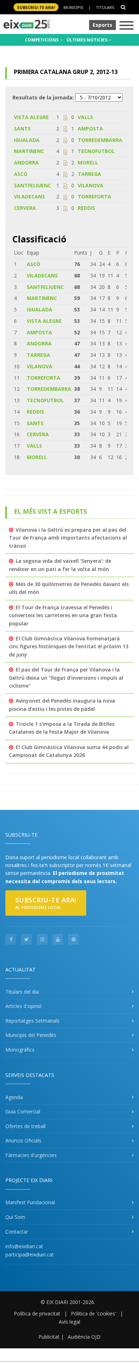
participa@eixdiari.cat (29, 1254)
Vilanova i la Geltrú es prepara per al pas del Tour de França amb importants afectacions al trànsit (68, 537)
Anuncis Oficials (23, 1140)
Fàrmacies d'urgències (31, 1155)
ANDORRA (26, 162)
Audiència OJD (84, 1336)
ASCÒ (20, 174)
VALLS (85, 117)
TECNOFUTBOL (96, 151)
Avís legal (69, 1321)
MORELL (88, 162)
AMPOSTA (90, 128)
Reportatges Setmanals (32, 1020)
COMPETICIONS (42, 40)
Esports (102, 24)
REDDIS (86, 208)
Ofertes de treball (25, 1126)
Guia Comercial (22, 1111)
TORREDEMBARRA (100, 140)
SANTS (22, 128)
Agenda (14, 1097)
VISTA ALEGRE (31, 117)
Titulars (105, 7)
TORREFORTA (94, 196)
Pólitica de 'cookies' (93, 1313)
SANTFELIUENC (32, 185)
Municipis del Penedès (30, 1035)
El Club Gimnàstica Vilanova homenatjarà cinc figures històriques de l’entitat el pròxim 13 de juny (68, 646)
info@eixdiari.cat (24, 1246)
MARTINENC (29, 151)
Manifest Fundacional (30, 1202)
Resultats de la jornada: (43, 97)
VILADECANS (29, 196)
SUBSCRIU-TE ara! (36, 7)
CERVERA (25, 208)
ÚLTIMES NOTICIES (87, 40)
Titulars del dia (22, 991)
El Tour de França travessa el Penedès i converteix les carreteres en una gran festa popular (63, 615)
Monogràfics (20, 1049)
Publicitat (49, 1336)
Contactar (16, 1231)
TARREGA (89, 174)
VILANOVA (90, 185)
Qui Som (15, 1217)
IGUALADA (27, 140)
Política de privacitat (37, 1313)
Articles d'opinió (23, 1006)
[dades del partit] (65, 117)
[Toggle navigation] (126, 26)
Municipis (73, 7)
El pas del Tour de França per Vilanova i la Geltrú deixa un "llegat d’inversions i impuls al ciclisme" (66, 677)
